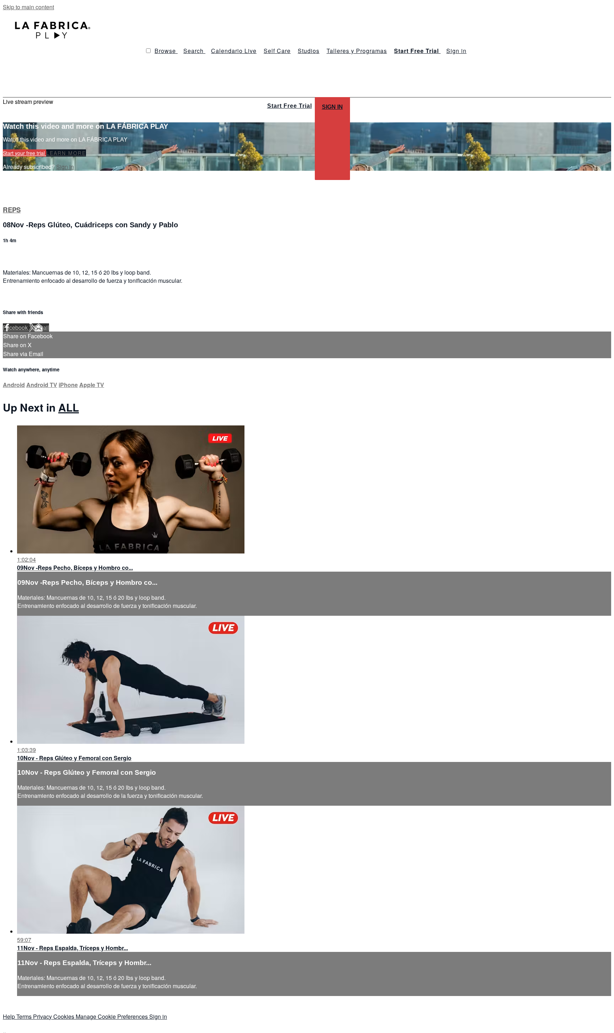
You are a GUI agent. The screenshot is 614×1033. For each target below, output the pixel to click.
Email (41, 327)
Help (9, 1016)
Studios (308, 51)
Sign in (456, 51)
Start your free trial (24, 153)
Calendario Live (234, 51)
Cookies (64, 1016)
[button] (148, 51)
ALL (68, 407)
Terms (24, 1016)
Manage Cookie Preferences (112, 1016)
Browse (166, 51)
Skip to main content (28, 7)
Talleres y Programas (357, 51)
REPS (12, 209)
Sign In (332, 107)
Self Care (277, 51)
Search (194, 51)
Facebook (16, 327)
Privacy (43, 1016)
